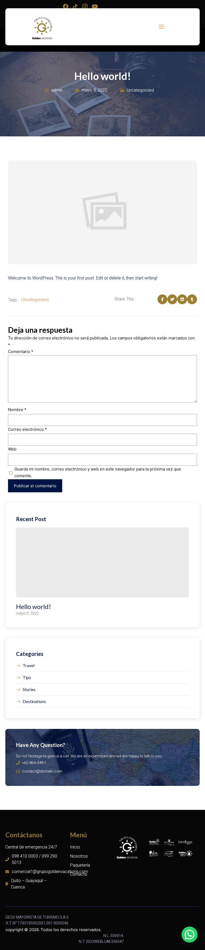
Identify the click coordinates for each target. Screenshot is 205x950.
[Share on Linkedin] (182, 299)
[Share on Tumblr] (192, 299)
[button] (190, 935)
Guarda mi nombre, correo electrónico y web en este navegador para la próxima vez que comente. (97, 472)
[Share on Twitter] (172, 299)
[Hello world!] (102, 562)
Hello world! (33, 606)
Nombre (17, 409)
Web (12, 449)
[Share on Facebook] (162, 299)
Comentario (20, 351)
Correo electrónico (27, 429)
